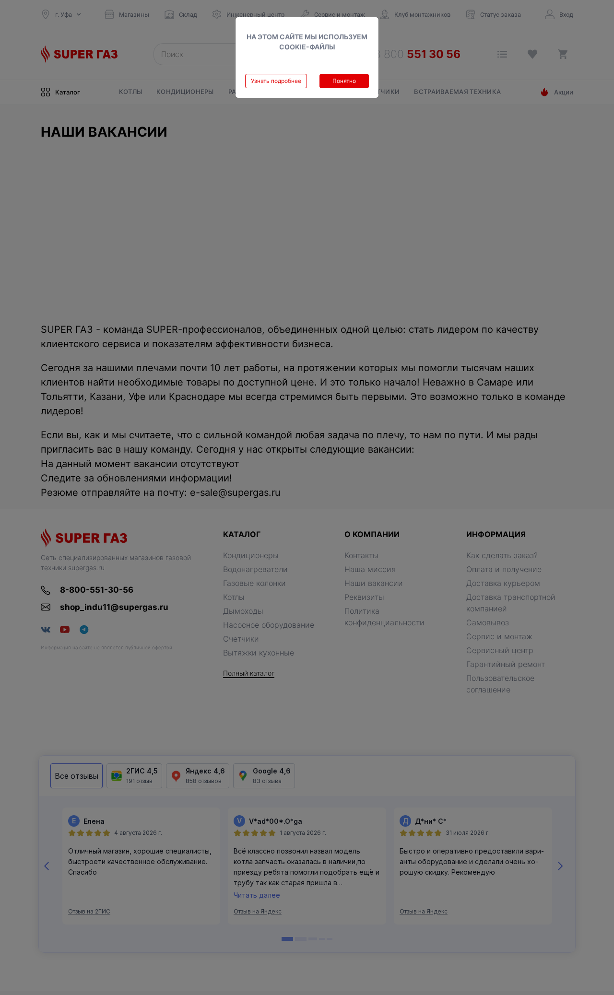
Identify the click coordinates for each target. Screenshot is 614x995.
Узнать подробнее (276, 80)
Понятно (344, 80)
